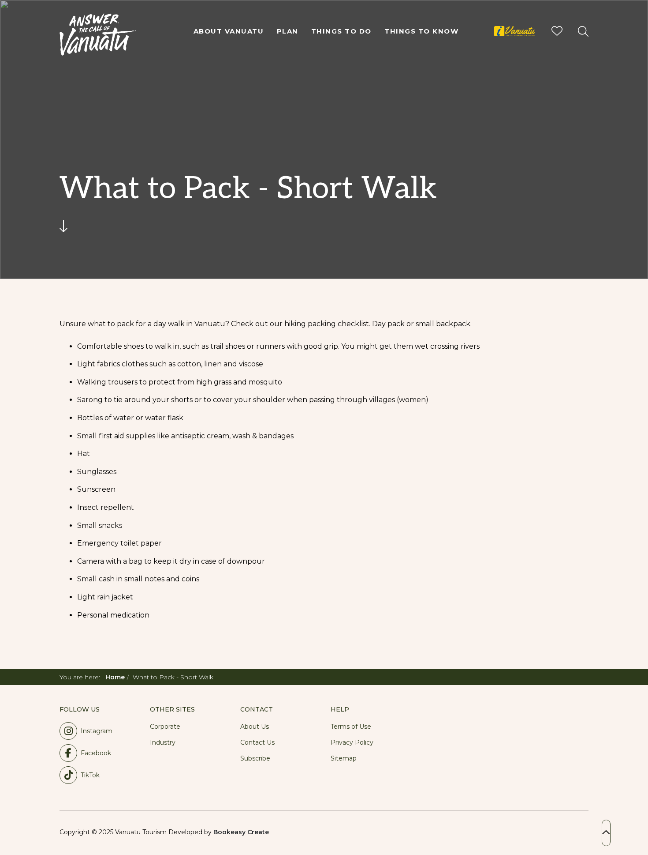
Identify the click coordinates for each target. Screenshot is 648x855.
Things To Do (341, 31)
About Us (254, 727)
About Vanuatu (229, 31)
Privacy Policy (352, 742)
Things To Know (421, 31)
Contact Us (257, 742)
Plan (287, 31)
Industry (162, 742)
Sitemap (344, 758)
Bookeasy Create (241, 832)
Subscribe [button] (255, 758)
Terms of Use (351, 727)
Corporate (165, 727)
